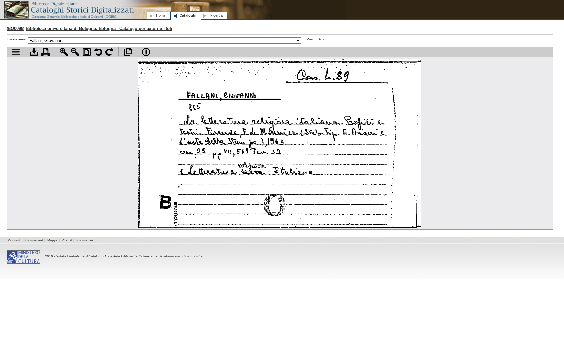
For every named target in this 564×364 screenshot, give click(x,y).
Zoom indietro (75, 52)
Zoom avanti (64, 52)
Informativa (84, 240)
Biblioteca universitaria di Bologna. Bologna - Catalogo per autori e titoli (99, 28)
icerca (216, 15)
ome (160, 15)
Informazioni (33, 240)
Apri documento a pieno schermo (128, 52)
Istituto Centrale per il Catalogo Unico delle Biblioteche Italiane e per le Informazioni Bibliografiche (129, 256)
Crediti (67, 240)
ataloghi (188, 15)
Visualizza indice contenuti (16, 52)
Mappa (52, 240)
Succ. (322, 39)
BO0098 (15, 28)
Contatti (14, 240)
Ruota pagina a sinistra (98, 52)
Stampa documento (45, 52)
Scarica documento (34, 52)
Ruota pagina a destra (109, 52)
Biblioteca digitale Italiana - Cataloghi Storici (68, 9)
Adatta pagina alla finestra (87, 52)
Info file (146, 52)
